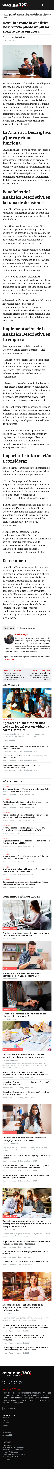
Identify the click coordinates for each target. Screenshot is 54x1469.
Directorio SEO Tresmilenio (13, 1450)
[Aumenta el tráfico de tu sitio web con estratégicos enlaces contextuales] (27, 955)
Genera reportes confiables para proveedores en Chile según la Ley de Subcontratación (26, 790)
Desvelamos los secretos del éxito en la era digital (25, 1261)
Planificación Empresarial (12, 1049)
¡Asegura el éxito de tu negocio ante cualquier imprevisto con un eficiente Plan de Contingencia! (25, 1073)
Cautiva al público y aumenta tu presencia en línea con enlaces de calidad (26, 934)
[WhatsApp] (20, 1382)
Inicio (5, 14)
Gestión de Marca (10, 1216)
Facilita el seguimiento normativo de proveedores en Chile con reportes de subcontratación (25, 803)
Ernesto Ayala (8, 1313)
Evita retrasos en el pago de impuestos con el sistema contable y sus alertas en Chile (25, 857)
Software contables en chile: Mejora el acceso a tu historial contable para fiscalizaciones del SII (24, 828)
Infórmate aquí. (9, 659)
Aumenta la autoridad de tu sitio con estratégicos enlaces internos (25, 757)
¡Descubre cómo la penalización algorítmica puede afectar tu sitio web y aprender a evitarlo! (26, 1166)
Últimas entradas (26, 628)
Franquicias (7, 1300)
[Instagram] (10, 1382)
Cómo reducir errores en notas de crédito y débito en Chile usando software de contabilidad (25, 883)
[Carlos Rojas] (9, 639)
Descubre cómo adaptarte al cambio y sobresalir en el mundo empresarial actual (26, 1093)
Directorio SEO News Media (13, 1447)
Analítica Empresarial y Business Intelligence (25, 14)
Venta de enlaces (9, 719)
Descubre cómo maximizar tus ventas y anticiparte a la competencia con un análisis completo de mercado (27, 1223)
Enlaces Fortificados (10, 1452)
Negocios (6, 787)
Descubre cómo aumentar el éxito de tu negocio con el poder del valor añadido (23, 1055)
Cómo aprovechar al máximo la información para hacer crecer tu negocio (40, 676)
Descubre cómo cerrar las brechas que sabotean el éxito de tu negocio (26, 1083)
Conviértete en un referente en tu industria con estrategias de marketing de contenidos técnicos (25, 1326)
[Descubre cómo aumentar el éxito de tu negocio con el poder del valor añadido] (27, 1036)
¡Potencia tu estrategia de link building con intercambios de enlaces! (22, 766)
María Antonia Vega (10, 1060)
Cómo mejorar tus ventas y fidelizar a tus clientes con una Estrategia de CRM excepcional (25, 1348)
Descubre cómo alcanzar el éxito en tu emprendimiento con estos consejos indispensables (23, 1307)
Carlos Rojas (20, 37)
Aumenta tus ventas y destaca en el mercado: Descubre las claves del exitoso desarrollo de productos (23, 1337)
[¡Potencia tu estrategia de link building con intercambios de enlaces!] (27, 996)
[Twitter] (15, 1382)
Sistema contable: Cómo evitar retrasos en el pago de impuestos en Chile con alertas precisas (25, 815)
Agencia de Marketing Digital (14, 1454)
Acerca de (9, 628)
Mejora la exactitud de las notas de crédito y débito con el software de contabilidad (26, 841)
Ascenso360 (7, 1435)
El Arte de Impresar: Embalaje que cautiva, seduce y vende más (26, 1252)
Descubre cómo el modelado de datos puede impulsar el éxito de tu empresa (14, 676)
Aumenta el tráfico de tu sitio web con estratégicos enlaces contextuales (25, 747)
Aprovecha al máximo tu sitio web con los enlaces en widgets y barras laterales (26, 726)
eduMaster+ (7, 1459)
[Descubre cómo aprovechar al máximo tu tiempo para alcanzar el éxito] (27, 1119)
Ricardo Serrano (9, 740)
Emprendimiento (9, 1133)
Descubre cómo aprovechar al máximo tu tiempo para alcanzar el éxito (24, 1139)
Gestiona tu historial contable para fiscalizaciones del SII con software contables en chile (27, 870)
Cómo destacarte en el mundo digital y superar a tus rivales (27, 1156)
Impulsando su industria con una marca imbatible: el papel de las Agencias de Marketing (26, 1242)
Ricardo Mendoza (9, 751)
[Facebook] (4, 1382)
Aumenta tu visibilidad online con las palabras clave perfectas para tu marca (26, 1176)
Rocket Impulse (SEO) (11, 1457)
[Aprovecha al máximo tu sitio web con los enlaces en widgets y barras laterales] (27, 703)
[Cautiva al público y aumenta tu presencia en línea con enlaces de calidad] (27, 915)
